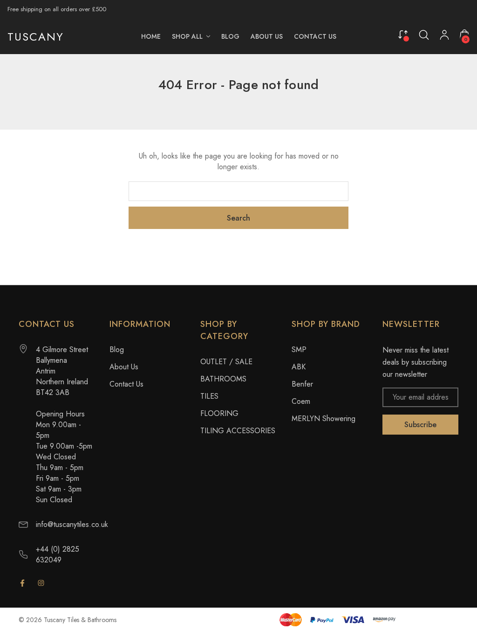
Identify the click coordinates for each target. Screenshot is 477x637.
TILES (209, 396)
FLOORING (219, 413)
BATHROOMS (223, 379)
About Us (123, 366)
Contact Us (126, 384)
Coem (301, 401)
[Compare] (403, 34)
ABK (299, 366)
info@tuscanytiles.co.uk (72, 524)
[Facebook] (22, 583)
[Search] (423, 35)
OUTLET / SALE (226, 361)
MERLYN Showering (323, 418)
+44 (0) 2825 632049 (57, 554)
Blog (116, 349)
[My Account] (444, 37)
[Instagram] (41, 583)
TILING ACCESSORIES (237, 430)
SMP (299, 349)
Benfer (302, 384)
